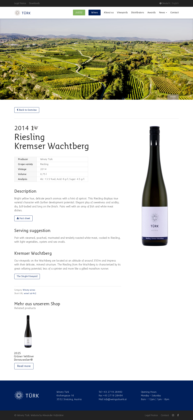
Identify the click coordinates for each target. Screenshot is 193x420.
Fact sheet (24, 218)
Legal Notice (20, 3)
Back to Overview (28, 110)
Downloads (34, 3)
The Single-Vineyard (27, 276)
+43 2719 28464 (113, 396)
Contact (165, 415)
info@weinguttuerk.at (115, 399)
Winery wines (29, 290)
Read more (24, 366)
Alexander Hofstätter (53, 415)
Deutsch (166, 3)
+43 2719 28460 (112, 392)
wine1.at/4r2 (30, 294)
